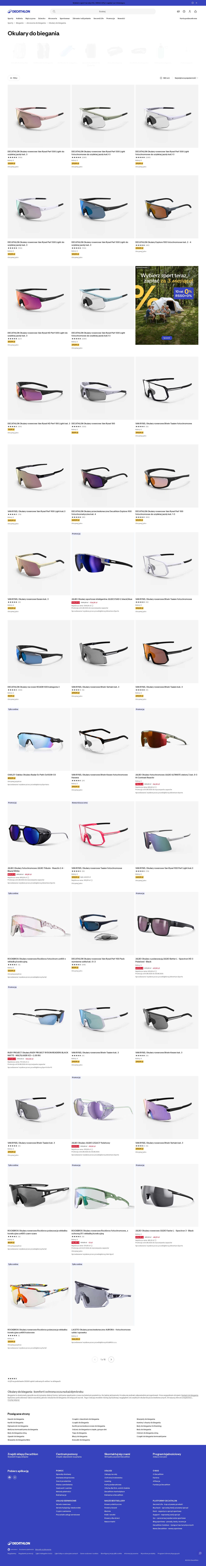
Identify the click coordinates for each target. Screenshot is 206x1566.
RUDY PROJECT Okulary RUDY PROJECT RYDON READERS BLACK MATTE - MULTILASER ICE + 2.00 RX (38, 1054)
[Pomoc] (184, 11)
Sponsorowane (141, 267)
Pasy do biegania (115, 63)
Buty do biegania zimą (17, 1433)
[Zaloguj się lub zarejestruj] (190, 11)
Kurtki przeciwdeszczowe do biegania (88, 1426)
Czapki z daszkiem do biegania (85, 1419)
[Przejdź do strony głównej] (19, 11)
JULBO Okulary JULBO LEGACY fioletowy (91, 1143)
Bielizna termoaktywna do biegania (23, 1429)
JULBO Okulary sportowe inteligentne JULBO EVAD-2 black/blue (102, 599)
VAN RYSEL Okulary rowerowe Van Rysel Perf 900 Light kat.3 (36, 511)
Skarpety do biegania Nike (19, 1440)
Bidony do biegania (163, 63)
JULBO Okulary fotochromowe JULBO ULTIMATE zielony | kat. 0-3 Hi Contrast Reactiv (166, 776)
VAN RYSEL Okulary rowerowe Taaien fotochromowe (97, 868)
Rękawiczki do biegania (18, 1426)
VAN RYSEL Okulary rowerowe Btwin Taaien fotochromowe (163, 423)
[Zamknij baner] (196, 3)
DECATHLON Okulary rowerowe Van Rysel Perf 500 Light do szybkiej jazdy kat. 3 (36, 153)
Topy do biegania (79, 1433)
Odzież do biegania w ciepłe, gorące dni (89, 1429)
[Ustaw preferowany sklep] (178, 11)
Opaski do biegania (16, 1436)
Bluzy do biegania (79, 1436)
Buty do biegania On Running (149, 1426)
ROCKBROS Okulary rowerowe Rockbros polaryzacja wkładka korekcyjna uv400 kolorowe (38, 1331)
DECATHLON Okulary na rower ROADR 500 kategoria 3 (33, 687)
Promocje (110, 18)
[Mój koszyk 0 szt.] (195, 11)
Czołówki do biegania (139, 63)
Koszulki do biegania (81, 1440)
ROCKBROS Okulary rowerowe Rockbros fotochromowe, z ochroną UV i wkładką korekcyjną (100, 1232)
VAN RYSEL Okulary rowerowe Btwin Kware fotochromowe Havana (100, 776)
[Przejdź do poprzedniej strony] (95, 1359)
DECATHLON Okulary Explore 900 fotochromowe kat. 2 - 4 (163, 242)
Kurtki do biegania (15, 1423)
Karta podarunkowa (188, 18)
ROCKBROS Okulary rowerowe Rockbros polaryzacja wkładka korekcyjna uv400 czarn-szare (38, 1232)
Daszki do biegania (16, 1419)
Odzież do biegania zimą (147, 1433)
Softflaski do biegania (67, 63)
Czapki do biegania (80, 1423)
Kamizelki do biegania (43, 63)
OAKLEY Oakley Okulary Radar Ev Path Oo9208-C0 (32, 775)
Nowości (121, 18)
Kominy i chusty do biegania (149, 1423)
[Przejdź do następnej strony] (111, 1359)
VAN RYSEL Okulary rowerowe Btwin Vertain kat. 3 (95, 687)
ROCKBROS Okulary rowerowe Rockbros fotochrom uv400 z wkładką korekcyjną (37, 960)
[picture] (39, 116)
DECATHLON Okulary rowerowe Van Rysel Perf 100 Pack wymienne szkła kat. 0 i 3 (98, 960)
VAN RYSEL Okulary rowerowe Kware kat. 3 (28, 599)
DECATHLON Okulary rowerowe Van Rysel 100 (93, 423)
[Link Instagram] (15, 1477)
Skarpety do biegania (146, 1419)
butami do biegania (190, 1395)
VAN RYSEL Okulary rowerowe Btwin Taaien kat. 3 (159, 687)
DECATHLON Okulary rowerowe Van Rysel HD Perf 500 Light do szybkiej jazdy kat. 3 (38, 334)
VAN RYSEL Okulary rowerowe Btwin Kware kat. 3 (158, 1052)
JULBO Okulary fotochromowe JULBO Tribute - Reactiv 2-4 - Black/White (36, 869)
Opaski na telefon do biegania (91, 64)
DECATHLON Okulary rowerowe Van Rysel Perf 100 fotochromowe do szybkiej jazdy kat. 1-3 (159, 512)
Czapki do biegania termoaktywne (151, 1436)
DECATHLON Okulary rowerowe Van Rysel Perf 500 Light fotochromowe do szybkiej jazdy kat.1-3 (99, 153)
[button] (92, 606)
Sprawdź (166, 338)
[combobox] (186, 78)
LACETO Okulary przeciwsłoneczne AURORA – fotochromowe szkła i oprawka (101, 1331)
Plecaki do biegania (19, 63)
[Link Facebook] (9, 1477)
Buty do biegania (144, 1429)
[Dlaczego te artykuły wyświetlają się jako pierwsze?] (161, 78)
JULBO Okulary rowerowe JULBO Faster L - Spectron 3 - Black (164, 1230)
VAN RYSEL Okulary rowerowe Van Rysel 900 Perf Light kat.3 (164, 868)
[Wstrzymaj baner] (193, 3)
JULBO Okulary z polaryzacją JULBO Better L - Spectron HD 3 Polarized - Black (164, 960)
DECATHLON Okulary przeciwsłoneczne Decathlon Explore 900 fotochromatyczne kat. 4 (102, 512)
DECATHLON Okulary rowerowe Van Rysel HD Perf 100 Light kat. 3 (39, 423)
